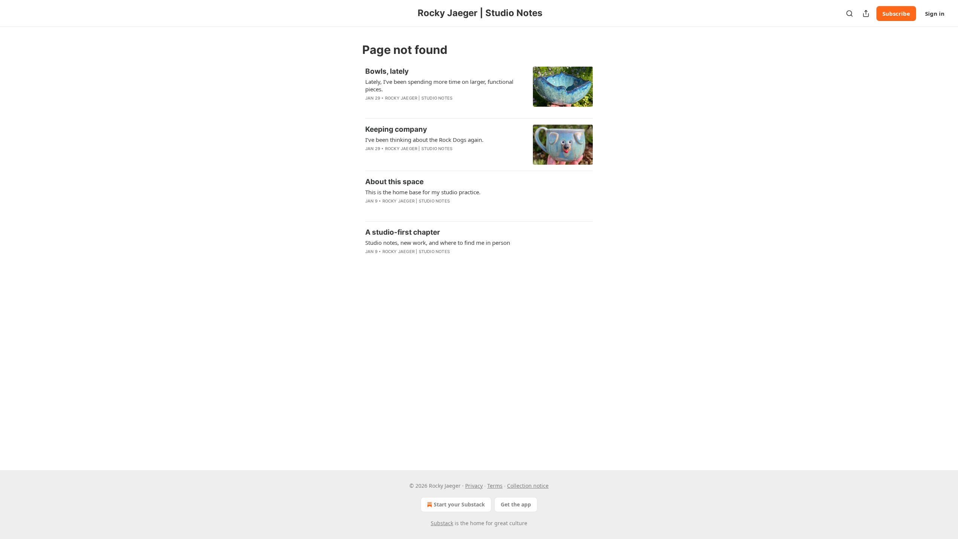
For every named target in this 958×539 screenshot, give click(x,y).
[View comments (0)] (422, 107)
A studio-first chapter (402, 232)
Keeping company (396, 129)
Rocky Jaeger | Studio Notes (418, 98)
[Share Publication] (865, 13)
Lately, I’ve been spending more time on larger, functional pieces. (439, 85)
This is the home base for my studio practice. (422, 192)
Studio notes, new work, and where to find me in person (437, 242)
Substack (442, 523)
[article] (479, 89)
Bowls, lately (387, 71)
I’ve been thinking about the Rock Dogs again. (424, 139)
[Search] (849, 13)
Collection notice (528, 485)
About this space (394, 181)
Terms (495, 485)
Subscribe (896, 13)
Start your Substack (459, 504)
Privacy (474, 485)
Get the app (516, 504)
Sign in (935, 13)
